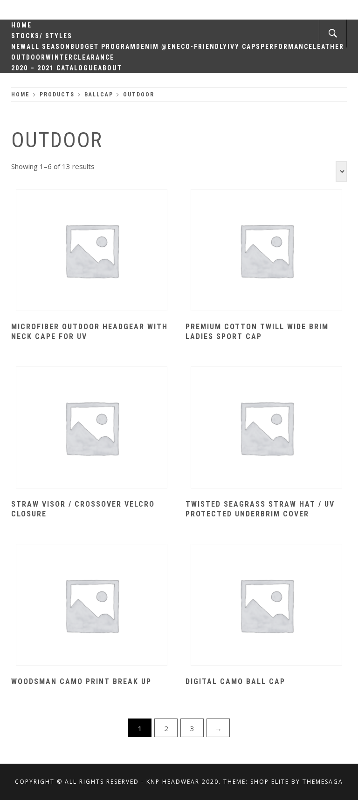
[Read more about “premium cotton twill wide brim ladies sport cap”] (266, 251)
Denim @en (156, 46)
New (19, 46)
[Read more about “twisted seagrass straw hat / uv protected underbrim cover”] (266, 428)
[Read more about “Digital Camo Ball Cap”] (266, 606)
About (110, 68)
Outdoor (28, 57)
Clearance (93, 57)
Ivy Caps (244, 46)
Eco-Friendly (202, 46)
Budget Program (103, 46)
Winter (59, 57)
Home (21, 25)
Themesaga (323, 782)
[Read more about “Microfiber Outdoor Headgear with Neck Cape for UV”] (92, 251)
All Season (48, 46)
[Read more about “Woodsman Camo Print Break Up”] (92, 606)
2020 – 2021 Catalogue (54, 68)
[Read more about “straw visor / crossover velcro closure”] (92, 428)
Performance (287, 46)
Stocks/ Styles (41, 36)
